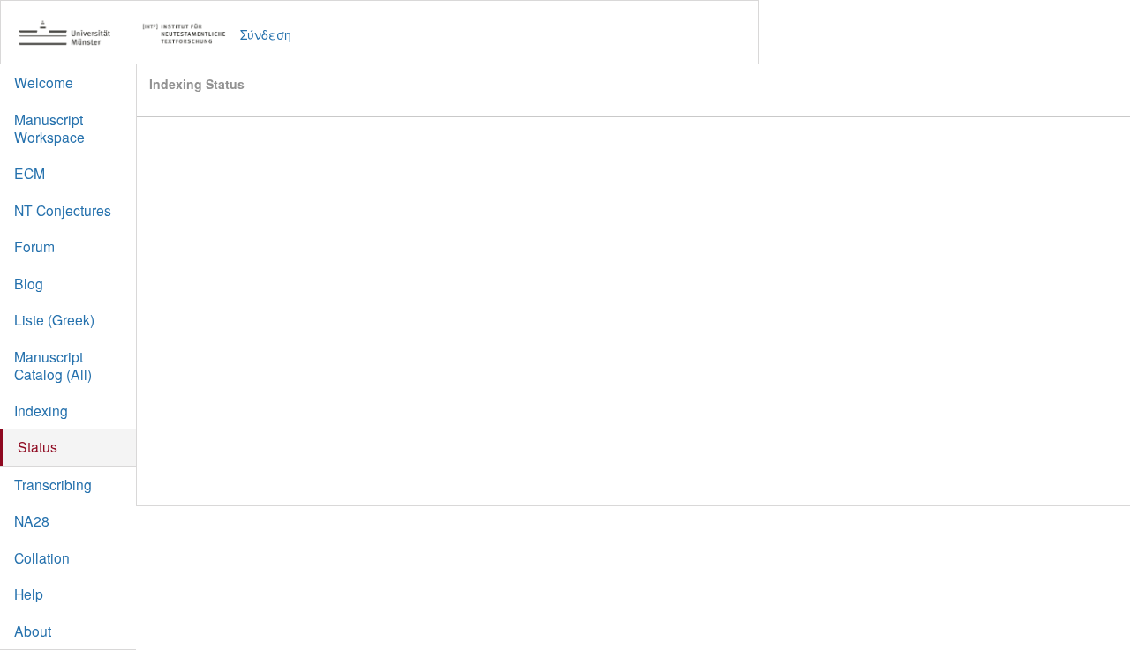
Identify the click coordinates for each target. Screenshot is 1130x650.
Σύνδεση (265, 34)
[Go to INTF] (131, 34)
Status (37, 446)
